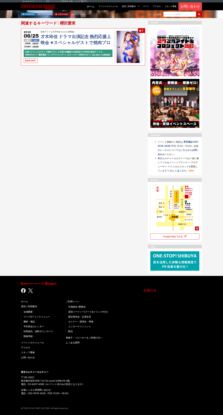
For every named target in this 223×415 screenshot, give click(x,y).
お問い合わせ (28, 357)
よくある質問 (73, 342)
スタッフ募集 (28, 352)
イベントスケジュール (32, 342)
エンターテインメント (79, 326)
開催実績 (28, 336)
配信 (70, 331)
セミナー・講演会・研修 (80, 321)
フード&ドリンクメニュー (37, 316)
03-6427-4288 (36, 384)
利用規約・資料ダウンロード (38, 331)
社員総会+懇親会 (77, 306)
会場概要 (28, 311)
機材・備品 (29, 321)
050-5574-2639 (37, 393)
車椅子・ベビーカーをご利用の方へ (84, 337)
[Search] (199, 14)
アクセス (25, 347)
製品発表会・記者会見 (79, 316)
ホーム (24, 301)
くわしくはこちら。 (178, 170)
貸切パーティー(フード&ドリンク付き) (88, 311)
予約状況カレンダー (34, 326)
